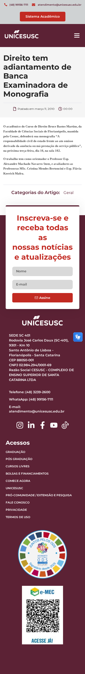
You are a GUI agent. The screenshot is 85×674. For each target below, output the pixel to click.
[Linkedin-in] (31, 425)
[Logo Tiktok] (65, 425)
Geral (69, 192)
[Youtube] (54, 425)
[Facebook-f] (42, 425)
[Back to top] (70, 641)
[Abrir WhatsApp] (73, 662)
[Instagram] (20, 425)
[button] (76, 35)
